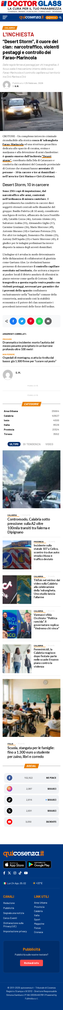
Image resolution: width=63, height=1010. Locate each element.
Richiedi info (31, 962)
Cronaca (38, 932)
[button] (51, 17)
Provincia (31, 429)
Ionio (31, 420)
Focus (37, 927)
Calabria (31, 415)
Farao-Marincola (13, 144)
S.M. (17, 86)
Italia (31, 425)
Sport (37, 919)
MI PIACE (51, 778)
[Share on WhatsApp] (39, 321)
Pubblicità (8, 907)
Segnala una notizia (13, 912)
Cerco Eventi (10, 917)
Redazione (9, 902)
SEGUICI (51, 789)
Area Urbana (31, 411)
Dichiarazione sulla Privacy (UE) (13, 924)
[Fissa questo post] (30, 321)
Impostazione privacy (15, 931)
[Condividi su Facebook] (13, 321)
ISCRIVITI (51, 822)
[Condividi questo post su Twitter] (22, 321)
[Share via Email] (48, 321)
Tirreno (31, 434)
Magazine (39, 923)
